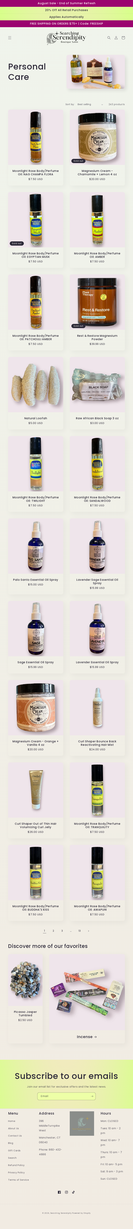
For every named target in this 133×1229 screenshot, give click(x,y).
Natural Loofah (35, 418)
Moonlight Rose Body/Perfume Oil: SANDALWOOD (97, 499)
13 (80, 930)
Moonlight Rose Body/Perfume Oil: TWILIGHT (35, 499)
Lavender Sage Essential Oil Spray (97, 581)
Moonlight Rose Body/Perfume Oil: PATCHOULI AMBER (35, 337)
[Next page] (88, 931)
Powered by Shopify (81, 1213)
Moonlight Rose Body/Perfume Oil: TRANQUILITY (97, 825)
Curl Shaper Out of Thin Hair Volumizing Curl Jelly (36, 825)
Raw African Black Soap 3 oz (97, 418)
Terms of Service (18, 1179)
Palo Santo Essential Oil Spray (35, 580)
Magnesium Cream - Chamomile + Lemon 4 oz (97, 172)
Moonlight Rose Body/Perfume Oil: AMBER (97, 255)
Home (11, 1121)
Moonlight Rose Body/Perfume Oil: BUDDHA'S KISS (35, 908)
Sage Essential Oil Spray (36, 662)
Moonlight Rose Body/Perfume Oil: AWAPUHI (97, 908)
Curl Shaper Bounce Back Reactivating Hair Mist (97, 743)
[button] (9, 37)
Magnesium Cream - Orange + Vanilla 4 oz (35, 743)
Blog (10, 1143)
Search (12, 1158)
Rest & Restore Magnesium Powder (97, 337)
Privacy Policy (16, 1172)
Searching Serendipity (61, 1213)
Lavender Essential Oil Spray (97, 662)
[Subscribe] (92, 1096)
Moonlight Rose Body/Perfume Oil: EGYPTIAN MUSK (35, 255)
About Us (13, 1128)
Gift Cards (14, 1150)
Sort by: (70, 104)
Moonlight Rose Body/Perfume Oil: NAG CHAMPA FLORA (35, 172)
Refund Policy (16, 1165)
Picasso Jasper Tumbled (25, 1013)
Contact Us (15, 1135)
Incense (85, 1037)
